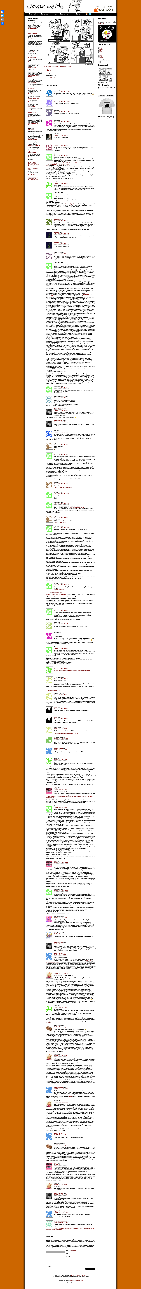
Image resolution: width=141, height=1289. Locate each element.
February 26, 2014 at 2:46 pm (61, 220)
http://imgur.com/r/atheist (60, 522)
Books (62, 14)
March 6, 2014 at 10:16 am (61, 1212)
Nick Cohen (31, 129)
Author (55, 707)
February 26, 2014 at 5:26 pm (61, 264)
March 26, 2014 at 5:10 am (61, 1222)
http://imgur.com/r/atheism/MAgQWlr (63, 487)
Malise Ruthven (32, 67)
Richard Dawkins (32, 33)
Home (31, 14)
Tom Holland (31, 106)
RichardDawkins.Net (33, 177)
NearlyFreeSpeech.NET (76, 1280)
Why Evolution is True (33, 179)
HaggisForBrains (58, 748)
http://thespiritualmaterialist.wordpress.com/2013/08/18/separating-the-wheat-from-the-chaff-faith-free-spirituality (70, 1229)
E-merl (29, 167)
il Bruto (55, 144)
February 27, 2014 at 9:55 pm (61, 695)
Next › (65, 66)
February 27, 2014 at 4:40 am (61, 610)
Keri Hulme (31, 61)
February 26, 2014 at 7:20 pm (61, 432)
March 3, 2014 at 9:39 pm (60, 807)
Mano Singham (32, 93)
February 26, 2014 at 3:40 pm (61, 233)
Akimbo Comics (32, 162)
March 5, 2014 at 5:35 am (60, 1055)
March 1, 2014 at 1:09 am (60, 728)
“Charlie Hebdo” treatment (83, 670)
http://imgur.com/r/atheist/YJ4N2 (69, 901)
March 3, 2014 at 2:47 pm (60, 759)
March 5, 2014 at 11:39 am (61, 1102)
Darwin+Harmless (58, 408)
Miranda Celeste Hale (33, 98)
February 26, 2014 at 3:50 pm (61, 244)
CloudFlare (77, 1282)
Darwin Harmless (58, 420)
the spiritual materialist (60, 1221)
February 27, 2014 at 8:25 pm (61, 678)
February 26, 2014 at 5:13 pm (61, 254)
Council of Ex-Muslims (34, 145)
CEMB (29, 176)
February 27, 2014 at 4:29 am (61, 584)
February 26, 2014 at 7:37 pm (61, 444)
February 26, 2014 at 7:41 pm (61, 483)
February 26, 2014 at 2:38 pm (61, 183)
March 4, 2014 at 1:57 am (60, 917)
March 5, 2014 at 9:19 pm (60, 1145)
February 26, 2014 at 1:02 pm (61, 135)
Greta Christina (32, 57)
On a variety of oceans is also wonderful (56, 594)
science (55, 77)
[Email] (2, 19)
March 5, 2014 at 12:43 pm (61, 1135)
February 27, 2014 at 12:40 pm (62, 634)
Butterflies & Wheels (33, 174)
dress (100, 54)
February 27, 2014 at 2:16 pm (61, 648)
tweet (100, 56)
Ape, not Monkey (32, 163)
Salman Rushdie (32, 28)
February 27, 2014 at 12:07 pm (62, 624)
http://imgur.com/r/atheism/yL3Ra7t (76, 507)
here (70, 1096)
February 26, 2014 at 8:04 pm (61, 517)
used (100, 52)
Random (61, 66)
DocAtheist (56, 232)
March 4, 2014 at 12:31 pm (61, 973)
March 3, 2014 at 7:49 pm (60, 789)
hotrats (55, 787)
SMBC (29, 169)
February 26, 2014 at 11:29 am (62, 101)
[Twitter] (2, 16)
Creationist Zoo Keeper (33, 164)
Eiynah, (32, 151)
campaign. (48, 1022)
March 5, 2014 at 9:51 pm (60, 1165)
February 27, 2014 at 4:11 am (61, 527)
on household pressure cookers (54, 592)
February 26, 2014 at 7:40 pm (61, 454)
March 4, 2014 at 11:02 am (61, 955)
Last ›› (69, 66)
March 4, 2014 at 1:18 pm (60, 1007)
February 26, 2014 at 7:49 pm (61, 503)
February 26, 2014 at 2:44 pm (61, 194)
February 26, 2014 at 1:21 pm (61, 145)
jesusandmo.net (78, 1278)
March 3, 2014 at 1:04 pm (60, 749)
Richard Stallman (32, 139)
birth (100, 47)
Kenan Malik (31, 48)
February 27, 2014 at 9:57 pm (61, 718)
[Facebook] (2, 12)
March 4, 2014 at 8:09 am (60, 944)
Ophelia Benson (32, 38)
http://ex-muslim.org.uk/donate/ (53, 690)
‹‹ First (45, 66)
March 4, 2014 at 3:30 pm (60, 1027)
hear (100, 51)
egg (100, 50)
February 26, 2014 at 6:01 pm (61, 398)
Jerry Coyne (101, 23)
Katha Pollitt (31, 116)
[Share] (2, 23)
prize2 (48, 70)
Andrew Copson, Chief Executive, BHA (34, 111)
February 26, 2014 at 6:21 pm (61, 410)
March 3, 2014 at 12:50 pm (61, 738)
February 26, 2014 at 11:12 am (62, 91)
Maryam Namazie (32, 101)
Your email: (100, 91)
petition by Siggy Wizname (71, 204)
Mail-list (54, 14)
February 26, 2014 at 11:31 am (62, 121)
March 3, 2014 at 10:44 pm (61, 890)
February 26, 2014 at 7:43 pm (61, 493)
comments (48, 1266)
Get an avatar (73, 1250)
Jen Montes (57, 219)
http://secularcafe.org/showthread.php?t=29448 (66, 733)
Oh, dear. (56, 670)
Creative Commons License (78, 1275)
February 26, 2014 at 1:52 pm (61, 155)
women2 (101, 48)
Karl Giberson (31, 156)
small (100, 55)
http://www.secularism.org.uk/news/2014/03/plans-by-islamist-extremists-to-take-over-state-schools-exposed (69, 797)
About (36, 14)
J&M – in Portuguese (33, 168)
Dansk (78, 14)
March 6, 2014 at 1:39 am (60, 1184)
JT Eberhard (31, 88)
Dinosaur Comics (32, 165)
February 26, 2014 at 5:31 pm (61, 388)
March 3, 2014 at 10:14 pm (61, 862)
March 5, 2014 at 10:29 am (61, 1088)
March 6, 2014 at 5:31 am (60, 1194)
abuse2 (101, 49)
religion (51, 77)
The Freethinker (32, 178)
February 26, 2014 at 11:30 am (62, 111)
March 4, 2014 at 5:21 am (60, 934)
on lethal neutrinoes (59, 589)
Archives (70, 14)
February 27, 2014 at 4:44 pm (61, 668)
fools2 (101, 57)
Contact (44, 14)
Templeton (60, 77)
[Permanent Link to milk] (105, 81)
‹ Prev (49, 66)
